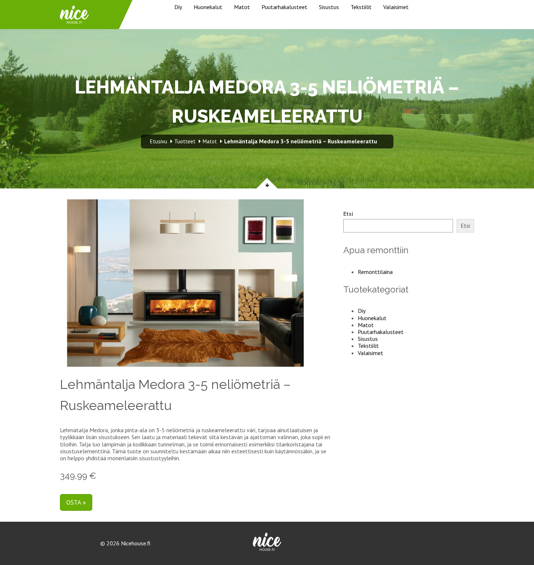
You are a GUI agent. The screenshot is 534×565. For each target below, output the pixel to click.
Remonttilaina (375, 271)
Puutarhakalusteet (284, 7)
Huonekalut (208, 7)
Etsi (348, 213)
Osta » (76, 502)
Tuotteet (184, 141)
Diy (178, 7)
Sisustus (329, 7)
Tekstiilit (361, 7)
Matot (242, 7)
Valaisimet (396, 7)
